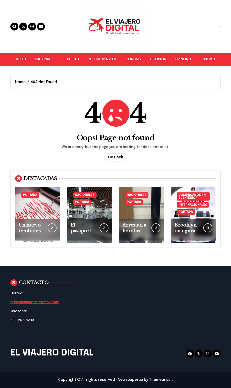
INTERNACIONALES (102, 59)
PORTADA (30, 195)
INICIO (21, 59)
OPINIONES (183, 59)
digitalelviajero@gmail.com (34, 302)
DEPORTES (71, 59)
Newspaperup (130, 380)
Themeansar (160, 380)
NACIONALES (44, 59)
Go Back (115, 157)
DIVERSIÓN (158, 59)
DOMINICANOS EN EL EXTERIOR (192, 196)
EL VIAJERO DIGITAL (52, 353)
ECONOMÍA (133, 59)
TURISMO (208, 59)
